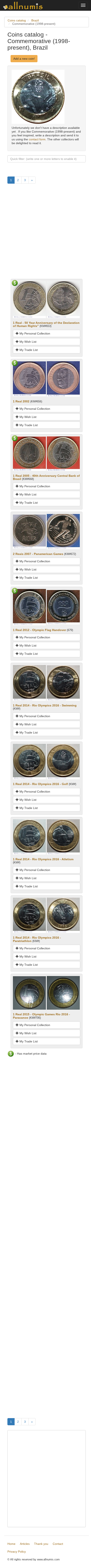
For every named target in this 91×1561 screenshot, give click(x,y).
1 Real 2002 (21, 401)
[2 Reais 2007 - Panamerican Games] (29, 531)
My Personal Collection (34, 333)
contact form (37, 139)
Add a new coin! (24, 58)
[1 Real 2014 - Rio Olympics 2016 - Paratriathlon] (29, 915)
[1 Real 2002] (29, 378)
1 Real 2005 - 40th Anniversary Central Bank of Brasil (46, 477)
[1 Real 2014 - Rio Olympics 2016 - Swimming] (29, 682)
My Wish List (27, 341)
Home (11, 1543)
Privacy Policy (16, 1551)
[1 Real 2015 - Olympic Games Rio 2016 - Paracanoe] (29, 992)
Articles (25, 1543)
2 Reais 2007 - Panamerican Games (38, 554)
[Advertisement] (45, 233)
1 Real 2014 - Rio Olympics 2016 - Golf (40, 784)
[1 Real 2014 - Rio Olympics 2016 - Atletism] (29, 836)
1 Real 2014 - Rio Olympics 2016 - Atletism (43, 859)
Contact (58, 1543)
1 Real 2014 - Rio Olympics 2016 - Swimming (45, 705)
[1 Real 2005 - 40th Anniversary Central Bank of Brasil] (29, 453)
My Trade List (28, 350)
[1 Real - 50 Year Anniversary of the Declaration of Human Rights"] (29, 299)
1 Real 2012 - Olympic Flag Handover (39, 630)
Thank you (41, 1543)
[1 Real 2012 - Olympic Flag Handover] (29, 607)
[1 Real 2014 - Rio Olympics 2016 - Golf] (29, 761)
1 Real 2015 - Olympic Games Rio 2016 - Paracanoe (41, 1016)
